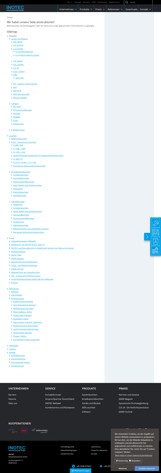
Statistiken (136, 461)
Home (9, 17)
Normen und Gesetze (129, 394)
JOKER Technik (125, 411)
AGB (93, 2)
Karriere (86, 2)
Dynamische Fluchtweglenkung (133, 403)
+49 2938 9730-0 (83, 466)
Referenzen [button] (114, 9)
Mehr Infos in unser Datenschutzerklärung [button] (133, 455)
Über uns (12, 403)
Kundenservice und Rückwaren (60, 407)
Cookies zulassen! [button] (147, 468)
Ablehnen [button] (123, 468)
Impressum (102, 2)
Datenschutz (114, 2)
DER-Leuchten (88, 407)
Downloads (131, 9)
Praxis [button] (98, 9)
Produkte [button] (85, 9)
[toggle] (147, 236)
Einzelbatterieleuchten (92, 399)
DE (68, 2)
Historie (12, 399)
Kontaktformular (53, 394)
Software (86, 411)
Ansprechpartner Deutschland (59, 399)
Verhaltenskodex (67, 454)
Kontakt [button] (144, 9)
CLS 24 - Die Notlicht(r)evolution (134, 407)
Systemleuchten (89, 394)
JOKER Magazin (126, 399)
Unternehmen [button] (66, 9)
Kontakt (77, 2)
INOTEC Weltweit (53, 403)
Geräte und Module (91, 403)
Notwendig (123, 461)
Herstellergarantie (67, 447)
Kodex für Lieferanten (99, 450)
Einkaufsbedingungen (69, 450)
